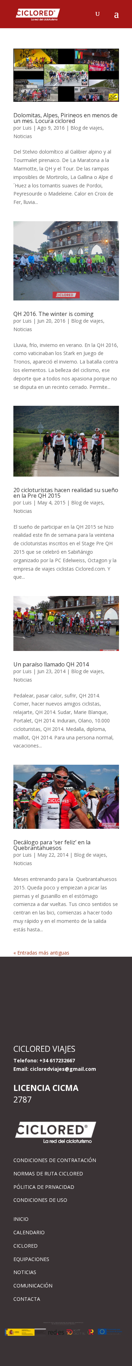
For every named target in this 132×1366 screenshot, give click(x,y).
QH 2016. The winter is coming (53, 314)
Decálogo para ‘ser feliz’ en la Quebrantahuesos (51, 845)
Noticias (22, 136)
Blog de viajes (86, 127)
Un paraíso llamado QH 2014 (51, 664)
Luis (27, 127)
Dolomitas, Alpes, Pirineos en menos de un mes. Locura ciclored (65, 118)
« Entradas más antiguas (41, 952)
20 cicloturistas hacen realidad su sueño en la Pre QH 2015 (65, 492)
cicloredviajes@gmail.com (63, 1069)
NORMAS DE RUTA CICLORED (48, 1173)
